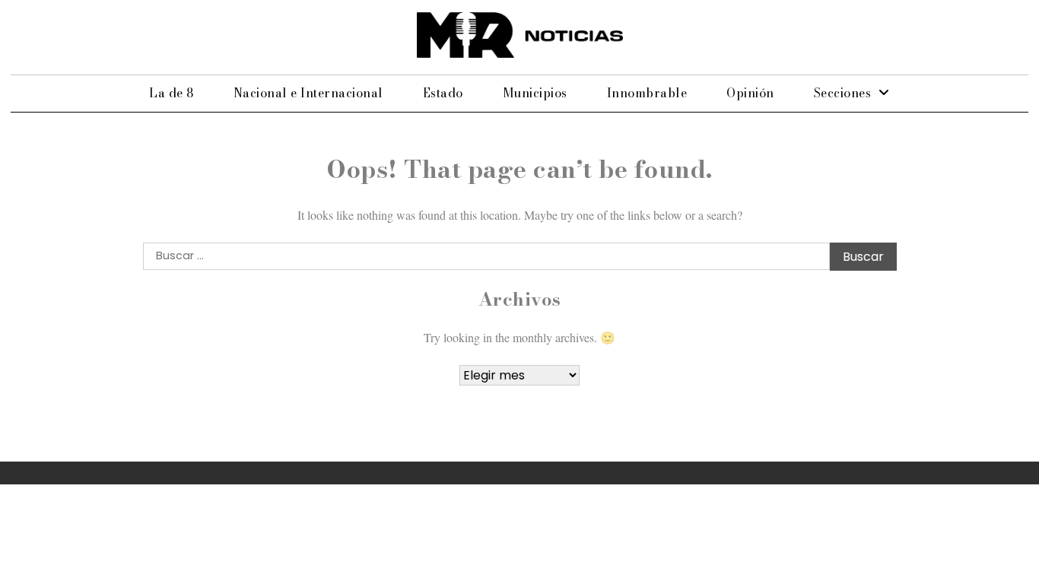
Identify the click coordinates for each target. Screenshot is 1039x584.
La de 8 (171, 93)
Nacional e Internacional (308, 93)
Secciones (843, 93)
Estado (443, 93)
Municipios (535, 93)
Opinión (750, 93)
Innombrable (647, 93)
